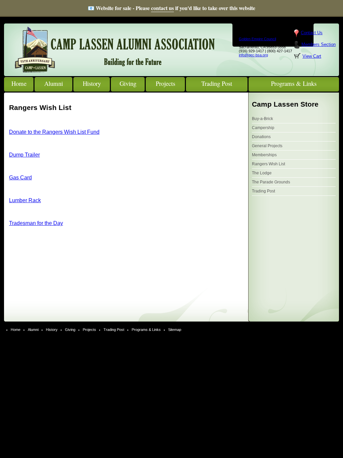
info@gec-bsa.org (253, 55)
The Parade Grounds (271, 182)
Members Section (318, 44)
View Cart (311, 56)
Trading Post (263, 191)
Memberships (264, 155)
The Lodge (262, 173)
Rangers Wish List (268, 164)
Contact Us (312, 32)
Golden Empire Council (257, 39)
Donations (261, 136)
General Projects (267, 146)
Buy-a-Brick (262, 118)
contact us (162, 8)
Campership (263, 127)
